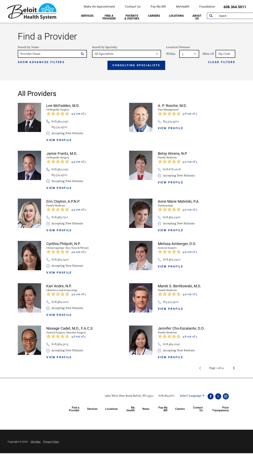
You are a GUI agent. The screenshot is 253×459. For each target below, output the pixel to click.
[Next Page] (233, 368)
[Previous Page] (200, 368)
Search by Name (28, 47)
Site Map (36, 441)
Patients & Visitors (131, 17)
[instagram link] (226, 396)
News (145, 409)
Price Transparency (220, 409)
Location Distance (178, 47)
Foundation (207, 6)
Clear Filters (221, 62)
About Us (197, 17)
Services (87, 15)
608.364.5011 (235, 7)
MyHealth (182, 6)
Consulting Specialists (136, 65)
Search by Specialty (104, 47)
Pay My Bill (158, 6)
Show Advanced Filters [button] (41, 62)
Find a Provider (109, 17)
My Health (130, 409)
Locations (176, 15)
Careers (154, 15)
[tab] (87, 16)
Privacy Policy (51, 441)
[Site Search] (211, 16)
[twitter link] (218, 396)
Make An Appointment (99, 6)
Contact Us (133, 6)
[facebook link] (211, 396)
